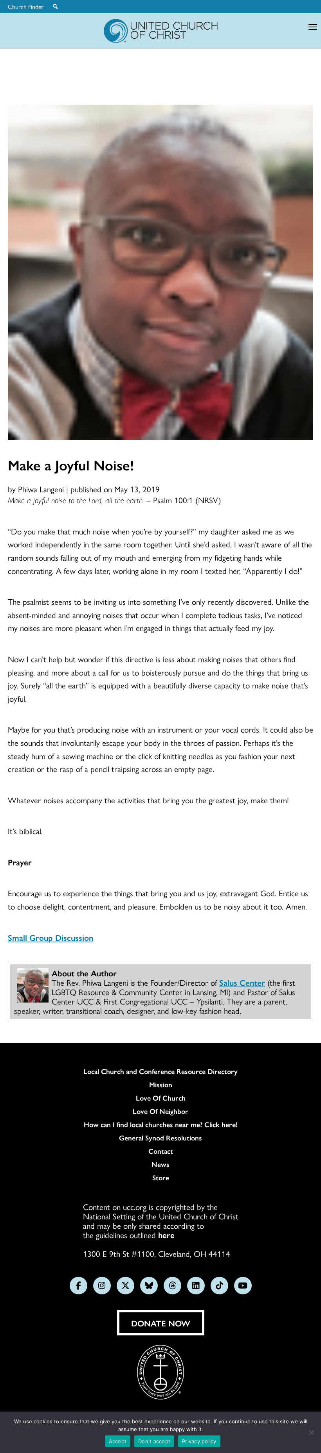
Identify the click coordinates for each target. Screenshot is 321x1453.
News (160, 1164)
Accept (118, 1441)
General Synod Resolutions (160, 1137)
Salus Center (242, 982)
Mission (160, 1084)
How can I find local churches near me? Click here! (161, 1124)
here (166, 1234)
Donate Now (160, 1323)
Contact (160, 1151)
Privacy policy (199, 1441)
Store (160, 1177)
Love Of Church (161, 1098)
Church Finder (25, 7)
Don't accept (154, 1441)
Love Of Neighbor (160, 1111)
